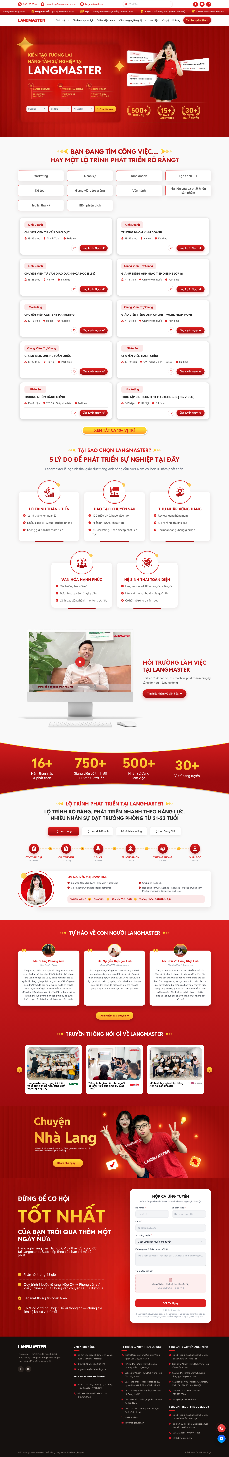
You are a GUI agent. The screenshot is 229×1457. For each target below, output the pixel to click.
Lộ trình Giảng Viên (165, 831)
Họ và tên (140, 1207)
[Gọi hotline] (221, 1428)
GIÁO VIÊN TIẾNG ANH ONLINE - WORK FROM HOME (157, 314)
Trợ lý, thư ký (41, 205)
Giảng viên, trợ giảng (90, 191)
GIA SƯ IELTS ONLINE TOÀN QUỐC (47, 356)
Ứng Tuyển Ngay (92, 248)
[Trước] (19, 1070)
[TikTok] (208, 4)
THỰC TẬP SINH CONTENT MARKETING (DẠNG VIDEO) (157, 397)
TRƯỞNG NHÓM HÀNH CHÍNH (44, 397)
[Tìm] (126, 4)
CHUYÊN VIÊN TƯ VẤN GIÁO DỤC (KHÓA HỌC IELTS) (59, 273)
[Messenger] (28, 1369)
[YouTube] (202, 4)
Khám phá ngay (66, 1163)
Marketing (40, 176)
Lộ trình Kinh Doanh (97, 831)
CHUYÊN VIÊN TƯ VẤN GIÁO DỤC (47, 232)
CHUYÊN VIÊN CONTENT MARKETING (49, 314)
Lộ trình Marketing (131, 831)
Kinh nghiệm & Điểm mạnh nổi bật (151, 1249)
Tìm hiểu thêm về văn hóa (163, 693)
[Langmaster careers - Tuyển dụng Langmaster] (31, 20)
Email (138, 1221)
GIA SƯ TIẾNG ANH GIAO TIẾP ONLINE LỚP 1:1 (152, 273)
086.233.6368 (30, 4)
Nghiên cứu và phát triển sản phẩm (188, 191)
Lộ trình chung (63, 831)
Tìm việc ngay (106, 109)
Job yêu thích (199, 20)
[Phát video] (80, 662)
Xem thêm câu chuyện (113, 1015)
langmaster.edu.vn (94, 4)
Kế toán (40, 191)
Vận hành (139, 191)
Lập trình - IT (188, 176)
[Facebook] (195, 4)
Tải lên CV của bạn (144, 1271)
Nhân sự (90, 176)
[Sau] (209, 1070)
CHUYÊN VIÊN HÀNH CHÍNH (140, 356)
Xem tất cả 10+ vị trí (114, 430)
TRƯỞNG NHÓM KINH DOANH (141, 232)
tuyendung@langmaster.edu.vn (61, 4)
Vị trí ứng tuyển (143, 1235)
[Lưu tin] (74, 248)
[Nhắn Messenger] (221, 1439)
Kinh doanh (139, 176)
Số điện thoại (179, 1207)
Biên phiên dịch (90, 205)
